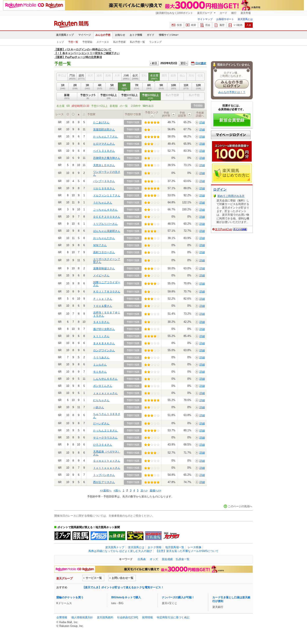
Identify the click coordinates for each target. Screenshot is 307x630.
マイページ (84, 34)
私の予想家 (119, 41)
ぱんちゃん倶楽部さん (106, 231)
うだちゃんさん (102, 202)
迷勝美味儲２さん (104, 268)
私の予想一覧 (137, 41)
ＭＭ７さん (100, 245)
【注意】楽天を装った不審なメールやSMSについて (186, 551)
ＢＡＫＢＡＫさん (104, 343)
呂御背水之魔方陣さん (106, 157)
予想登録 (87, 41)
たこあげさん (101, 122)
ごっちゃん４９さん (105, 209)
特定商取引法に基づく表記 (173, 617)
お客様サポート (225, 19)
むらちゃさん (101, 400)
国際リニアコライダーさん (106, 284)
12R (198, 86)
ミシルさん (100, 364)
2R (74, 86)
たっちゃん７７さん (105, 136)
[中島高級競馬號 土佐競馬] (153, 535)
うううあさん (101, 357)
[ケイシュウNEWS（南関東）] (99, 535)
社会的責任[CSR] (127, 617)
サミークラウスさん (105, 437)
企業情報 (61, 617)
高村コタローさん (104, 252)
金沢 (135, 77)
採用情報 (147, 617)
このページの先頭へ (240, 506)
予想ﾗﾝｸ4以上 (108, 96)
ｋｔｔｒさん (101, 336)
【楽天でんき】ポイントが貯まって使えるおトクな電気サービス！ (123, 587)
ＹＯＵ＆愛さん (102, 305)
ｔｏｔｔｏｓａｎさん (106, 467)
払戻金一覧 (182, 559)
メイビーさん (101, 275)
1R (62, 86)
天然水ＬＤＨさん (104, 165)
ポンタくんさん (102, 385)
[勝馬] (80, 535)
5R (111, 86)
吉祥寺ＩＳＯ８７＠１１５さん (106, 314)
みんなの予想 (102, 34)
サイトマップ (205, 19)
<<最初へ (106, 490)
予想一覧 (73, 41)
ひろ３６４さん (102, 444)
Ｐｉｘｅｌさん (102, 298)
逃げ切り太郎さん (104, 329)
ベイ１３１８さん (104, 150)
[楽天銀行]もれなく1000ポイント (174, 12)
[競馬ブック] (62, 535)
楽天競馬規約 (105, 617)
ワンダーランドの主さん (106, 173)
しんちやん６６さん (105, 378)
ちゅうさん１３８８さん (106, 415)
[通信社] (117, 535)
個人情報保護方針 (82, 617)
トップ (60, 41)
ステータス (102, 41)
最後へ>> (155, 490)
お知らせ (120, 34)
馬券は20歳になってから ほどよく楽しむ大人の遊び (120, 551)
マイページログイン (231, 135)
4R (99, 86)
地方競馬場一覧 (174, 547)
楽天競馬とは (245, 19)
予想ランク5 (87, 96)
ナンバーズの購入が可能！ (178, 597)
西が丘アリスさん (104, 482)
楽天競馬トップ (65, 34)
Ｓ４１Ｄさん (101, 322)
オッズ (154, 559)
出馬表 (142, 559)
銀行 (233, 12)
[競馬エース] (135, 535)
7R (136, 86)
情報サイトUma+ (169, 34)
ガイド (150, 34)
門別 (72, 77)
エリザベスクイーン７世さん (106, 261)
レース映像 (194, 547)
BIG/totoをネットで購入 (126, 597)
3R (87, 86)
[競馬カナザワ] (171, 535)
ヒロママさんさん (104, 143)
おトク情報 (136, 34)
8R (148, 86)
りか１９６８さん (104, 188)
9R (161, 86)
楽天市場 (246, 12)
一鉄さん (98, 407)
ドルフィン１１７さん (106, 195)
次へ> (144, 490)
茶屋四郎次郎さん (104, 129)
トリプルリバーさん (105, 223)
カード (223, 12)
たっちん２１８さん (105, 430)
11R (185, 86)
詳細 (202, 122)
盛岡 (81, 77)
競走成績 (167, 559)
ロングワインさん (104, 350)
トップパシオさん (104, 475)
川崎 (126, 77)
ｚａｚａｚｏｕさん (105, 393)
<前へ (117, 490)
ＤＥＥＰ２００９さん (106, 216)
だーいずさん (101, 423)
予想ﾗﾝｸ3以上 (129, 96)
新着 (67, 96)
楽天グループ (205, 12)
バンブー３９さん (104, 181)
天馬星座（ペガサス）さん (106, 453)
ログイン (220, 189)
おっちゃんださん (104, 238)
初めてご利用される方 (231, 195)
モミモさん (100, 371)
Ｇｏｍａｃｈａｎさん (106, 460)
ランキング (155, 41)
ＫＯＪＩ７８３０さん (106, 291)
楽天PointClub (223, 229)
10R (173, 86)
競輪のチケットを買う (70, 597)
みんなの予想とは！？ (231, 92)
